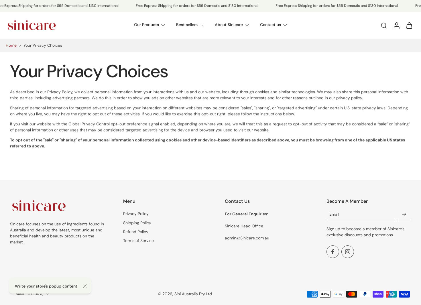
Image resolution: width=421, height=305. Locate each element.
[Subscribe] (404, 215)
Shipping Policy (137, 222)
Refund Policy (135, 231)
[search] (383, 25)
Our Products (146, 24)
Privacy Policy (136, 214)
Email (334, 214)
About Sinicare (229, 24)
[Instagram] (347, 252)
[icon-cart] (409, 25)
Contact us (270, 24)
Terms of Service (138, 240)
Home (11, 45)
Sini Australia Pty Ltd (193, 293)
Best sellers (187, 24)
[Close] (85, 286)
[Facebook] (332, 252)
